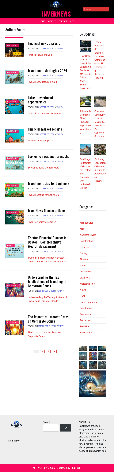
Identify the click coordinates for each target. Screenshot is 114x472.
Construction (86, 241)
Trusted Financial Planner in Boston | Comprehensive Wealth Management (47, 242)
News (83, 289)
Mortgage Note (88, 283)
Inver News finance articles (46, 210)
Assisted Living (88, 235)
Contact (63, 21)
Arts (82, 228)
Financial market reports (45, 129)
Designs (84, 247)
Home (42, 21)
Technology (86, 332)
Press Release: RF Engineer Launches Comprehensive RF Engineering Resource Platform (99, 60)
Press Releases (88, 302)
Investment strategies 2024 (47, 70)
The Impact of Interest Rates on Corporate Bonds (48, 319)
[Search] (65, 428)
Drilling (83, 253)
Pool (82, 296)
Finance (10, 246)
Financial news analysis (44, 43)
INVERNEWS (56, 13)
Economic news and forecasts (48, 156)
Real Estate (86, 308)
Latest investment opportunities (40, 99)
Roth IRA (84, 326)
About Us (52, 21)
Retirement (85, 320)
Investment (12, 45)
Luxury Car (85, 277)
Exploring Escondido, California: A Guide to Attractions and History (100, 170)
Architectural (86, 222)
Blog (72, 21)
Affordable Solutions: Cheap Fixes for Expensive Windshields (85, 122)
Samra (60, 48)
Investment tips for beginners (48, 183)
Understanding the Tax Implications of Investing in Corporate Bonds (47, 281)
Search (46, 422)
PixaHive (75, 467)
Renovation (85, 314)
